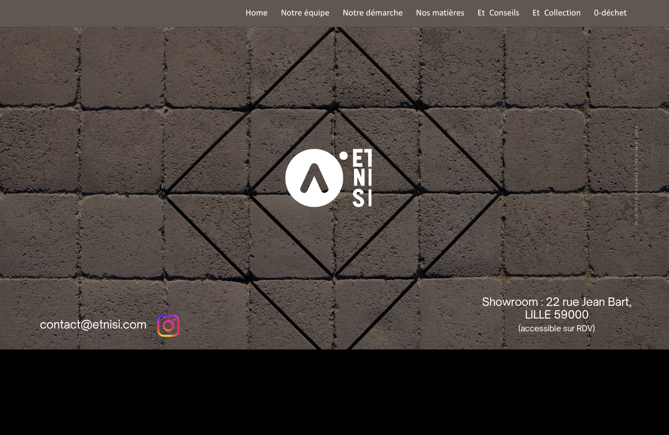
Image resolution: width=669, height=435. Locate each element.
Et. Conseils (498, 13)
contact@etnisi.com (93, 324)
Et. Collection (556, 13)
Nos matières (440, 13)
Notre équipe (305, 13)
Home (257, 13)
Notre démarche (373, 13)
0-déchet (610, 13)
